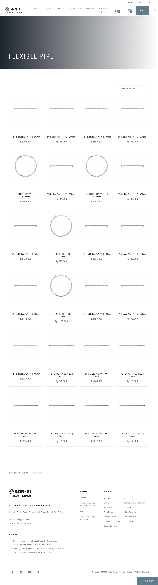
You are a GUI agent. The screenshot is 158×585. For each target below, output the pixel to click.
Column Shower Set (112, 521)
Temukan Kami (103, 10)
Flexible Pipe (128, 498)
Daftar (131, 2)
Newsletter (75, 9)
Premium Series (129, 517)
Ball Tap (107, 503)
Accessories (108, 498)
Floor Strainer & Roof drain (134, 503)
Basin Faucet (109, 507)
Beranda (35, 9)
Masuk (141, 2)
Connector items (110, 526)
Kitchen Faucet (129, 507)
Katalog (142, 10)
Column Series (110, 517)
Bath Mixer (108, 512)
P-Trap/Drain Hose (130, 512)
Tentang (48, 9)
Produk (24, 473)
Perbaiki (90, 9)
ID (149, 2)
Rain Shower (128, 521)
